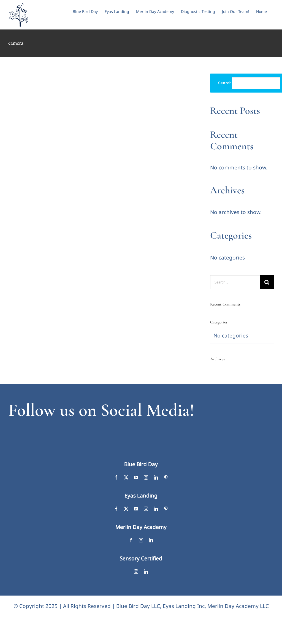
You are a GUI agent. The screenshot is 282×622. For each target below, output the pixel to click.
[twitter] (126, 477)
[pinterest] (166, 477)
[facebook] (116, 477)
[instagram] (146, 477)
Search (225, 83)
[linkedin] (156, 477)
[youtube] (136, 477)
